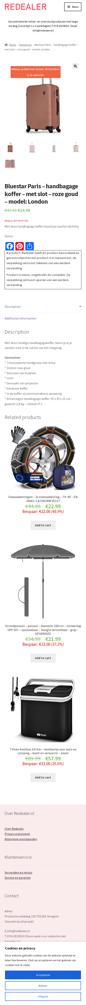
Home (12, 45)
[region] (43, 973)
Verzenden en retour (18, 872)
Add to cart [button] (43, 525)
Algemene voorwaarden (21, 839)
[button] (75, 66)
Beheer (43, 985)
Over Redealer (14, 829)
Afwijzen (43, 996)
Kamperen (25, 45)
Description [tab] (13, 307)
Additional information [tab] (20, 318)
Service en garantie (18, 878)
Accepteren (43, 975)
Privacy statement (17, 834)
